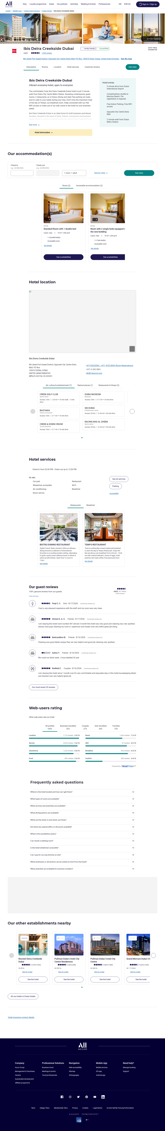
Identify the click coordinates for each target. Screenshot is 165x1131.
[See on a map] (82, 321)
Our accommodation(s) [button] (30, 154)
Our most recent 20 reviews (43, 687)
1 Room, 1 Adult (70, 173)
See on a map (27, 972)
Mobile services (101, 1067)
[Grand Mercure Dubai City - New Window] (140, 944)
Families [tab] (116, 727)
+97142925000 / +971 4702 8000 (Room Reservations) (109, 365)
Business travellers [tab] (68, 727)
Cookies (85, 1108)
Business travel (47, 1067)
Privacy (75, 1108)
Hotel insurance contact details (21, 1017)
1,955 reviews (47, 53)
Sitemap (72, 1071)
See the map (126, 59)
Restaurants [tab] (75, 505)
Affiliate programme (22, 1083)
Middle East (17, 11)
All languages (74, 1075)
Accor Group (19, 1067)
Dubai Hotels (47, 11)
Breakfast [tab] (90, 505)
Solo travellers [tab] (101, 727)
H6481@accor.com (94, 373)
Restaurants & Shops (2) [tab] (109, 385)
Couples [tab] (85, 727)
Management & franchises (25, 1071)
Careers (18, 1075)
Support (126, 1071)
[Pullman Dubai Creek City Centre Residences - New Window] (68, 944)
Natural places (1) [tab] (85, 385)
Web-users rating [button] (45, 708)
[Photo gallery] (82, 28)
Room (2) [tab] (66, 185)
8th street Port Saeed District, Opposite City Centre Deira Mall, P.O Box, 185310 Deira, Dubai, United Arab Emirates (71, 59)
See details (44, 564)
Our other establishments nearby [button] (39, 923)
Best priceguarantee (152, 49)
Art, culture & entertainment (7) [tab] (59, 385)
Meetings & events (49, 1071)
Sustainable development (24, 1079)
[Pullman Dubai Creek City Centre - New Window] (104, 944)
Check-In (17, 166)
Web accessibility (75, 1067)
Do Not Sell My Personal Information (120, 1108)
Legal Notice (97, 1108)
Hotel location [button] (42, 282)
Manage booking (129, 1067)
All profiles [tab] (49, 727)
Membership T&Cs (61, 1108)
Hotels (8, 11)
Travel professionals (49, 1075)
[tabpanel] (82, 226)
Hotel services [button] (42, 459)
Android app (100, 1075)
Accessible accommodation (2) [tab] (89, 185)
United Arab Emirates (32, 11)
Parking (115, 486)
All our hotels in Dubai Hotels (23, 996)
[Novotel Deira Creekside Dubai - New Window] (32, 944)
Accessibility (114, 493)
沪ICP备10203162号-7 (90, 1114)
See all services (118, 479)
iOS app (99, 1071)
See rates (132, 67)
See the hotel (33, 979)
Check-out (42, 166)
